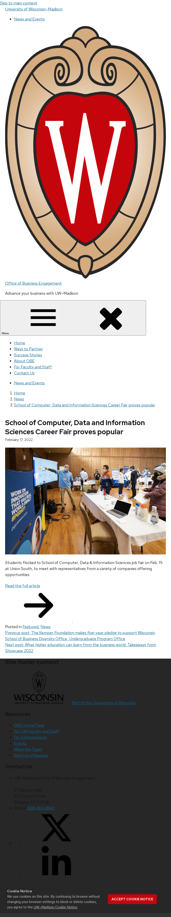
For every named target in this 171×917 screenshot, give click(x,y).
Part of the (104, 702)
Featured (30, 626)
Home (19, 342)
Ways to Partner (28, 348)
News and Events (29, 19)
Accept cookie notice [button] (132, 899)
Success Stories (28, 354)
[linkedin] (56, 877)
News (46, 626)
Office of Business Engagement (33, 283)
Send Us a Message (31, 755)
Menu (6, 333)
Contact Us (24, 372)
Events (20, 743)
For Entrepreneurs (30, 737)
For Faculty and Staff (33, 366)
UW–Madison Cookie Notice (55, 907)
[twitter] (56, 843)
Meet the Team (28, 749)
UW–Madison (34, 9)
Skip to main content (18, 3)
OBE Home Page (29, 725)
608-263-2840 (41, 808)
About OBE (24, 360)
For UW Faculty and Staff (36, 731)
